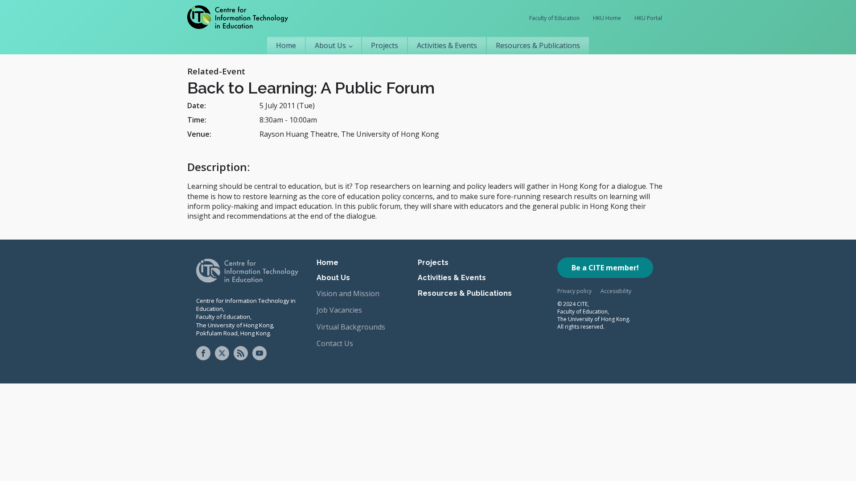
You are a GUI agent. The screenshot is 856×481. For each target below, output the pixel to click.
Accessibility (616, 291)
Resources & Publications (538, 45)
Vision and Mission (348, 293)
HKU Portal (648, 18)
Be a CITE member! (605, 268)
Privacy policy (574, 291)
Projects (384, 45)
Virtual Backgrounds (351, 327)
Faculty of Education (554, 18)
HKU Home (607, 18)
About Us (330, 45)
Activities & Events (447, 45)
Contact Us (335, 343)
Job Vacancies (339, 310)
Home (286, 45)
